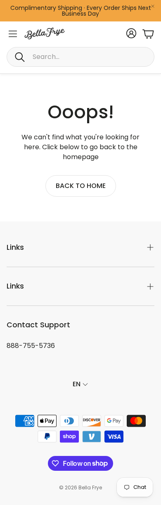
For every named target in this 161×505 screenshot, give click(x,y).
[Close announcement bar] (153, 6)
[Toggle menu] (13, 34)
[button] (80, 56)
